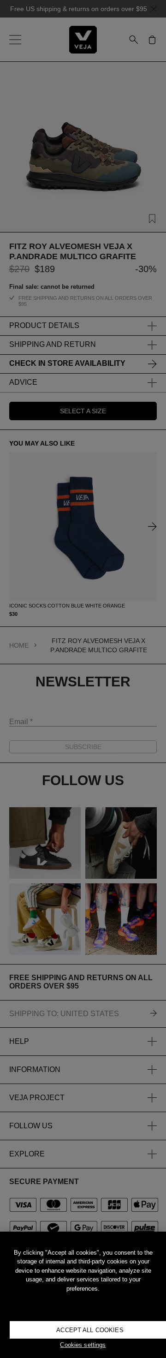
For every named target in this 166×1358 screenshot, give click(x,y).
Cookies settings (83, 1344)
